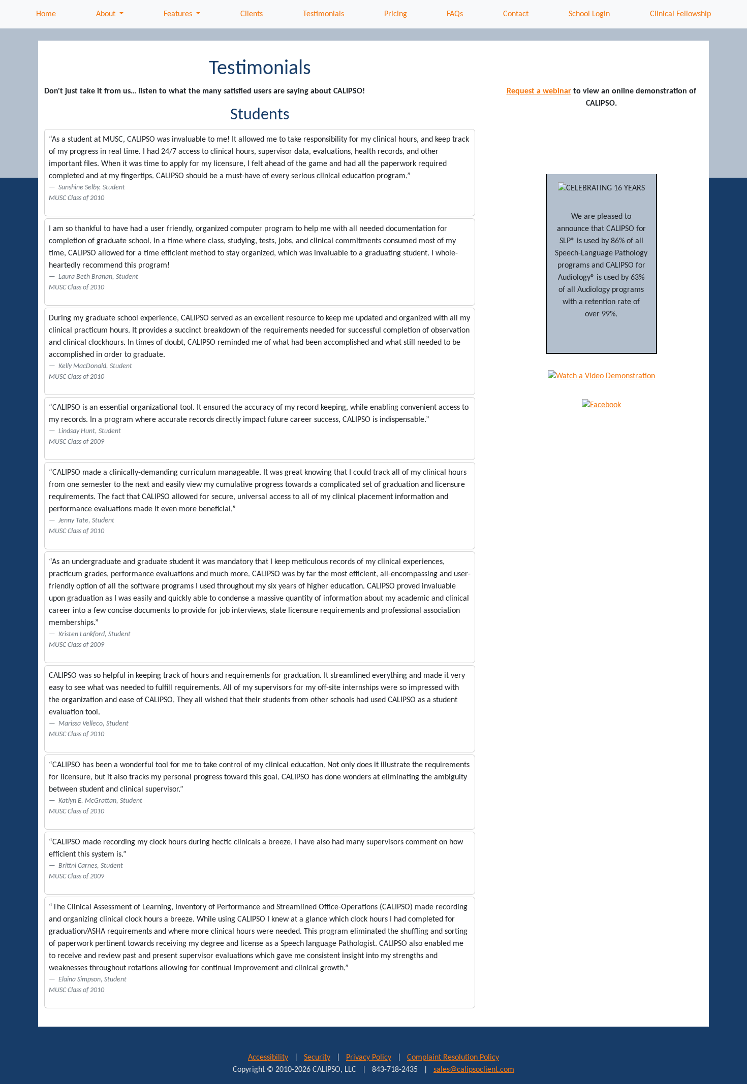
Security (317, 1058)
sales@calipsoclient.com (473, 1070)
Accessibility (268, 1058)
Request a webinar (539, 91)
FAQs (455, 14)
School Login (589, 14)
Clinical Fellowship (680, 14)
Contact (515, 14)
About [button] (106, 14)
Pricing (395, 14)
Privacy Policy (368, 1058)
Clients (251, 14)
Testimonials (323, 14)
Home (46, 14)
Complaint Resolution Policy (453, 1058)
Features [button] (179, 14)
